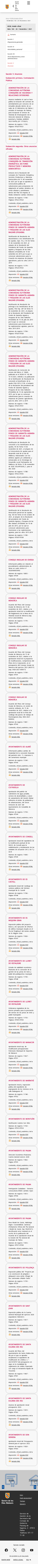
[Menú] (28, 2)
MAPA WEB (5, 1560)
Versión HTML (28, 136)
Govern (22, 1504)
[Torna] (13, 6)
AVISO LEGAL (18, 1560)
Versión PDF (24, 133)
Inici (21, 1495)
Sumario (13, 34)
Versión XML (16, 139)
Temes (22, 1501)
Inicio (7, 18)
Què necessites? (26, 1498)
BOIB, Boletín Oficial (16, 18)
